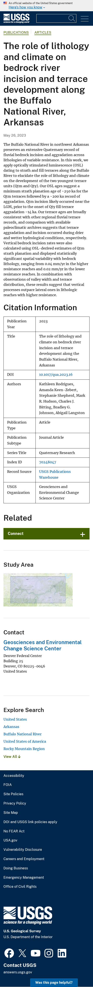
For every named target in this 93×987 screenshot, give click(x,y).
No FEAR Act (13, 831)
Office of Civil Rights (20, 887)
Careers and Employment (23, 859)
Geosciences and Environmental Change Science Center (42, 645)
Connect (16, 533)
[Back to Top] (77, 971)
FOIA (7, 785)
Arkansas (11, 727)
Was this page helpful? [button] (54, 983)
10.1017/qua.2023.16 (56, 375)
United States (15, 719)
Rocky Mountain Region (24, 749)
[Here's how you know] (46, 5)
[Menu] (85, 19)
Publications (16, 32)
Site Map (10, 813)
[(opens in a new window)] (9, 952)
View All (10, 757)
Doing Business (15, 868)
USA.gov (10, 840)
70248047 (47, 462)
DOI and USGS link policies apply (30, 822)
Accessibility (13, 776)
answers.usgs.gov (17, 972)
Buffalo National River (22, 734)
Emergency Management (23, 878)
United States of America (24, 741)
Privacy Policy (14, 803)
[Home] (16, 22)
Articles (42, 32)
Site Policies (13, 794)
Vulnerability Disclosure (22, 850)
